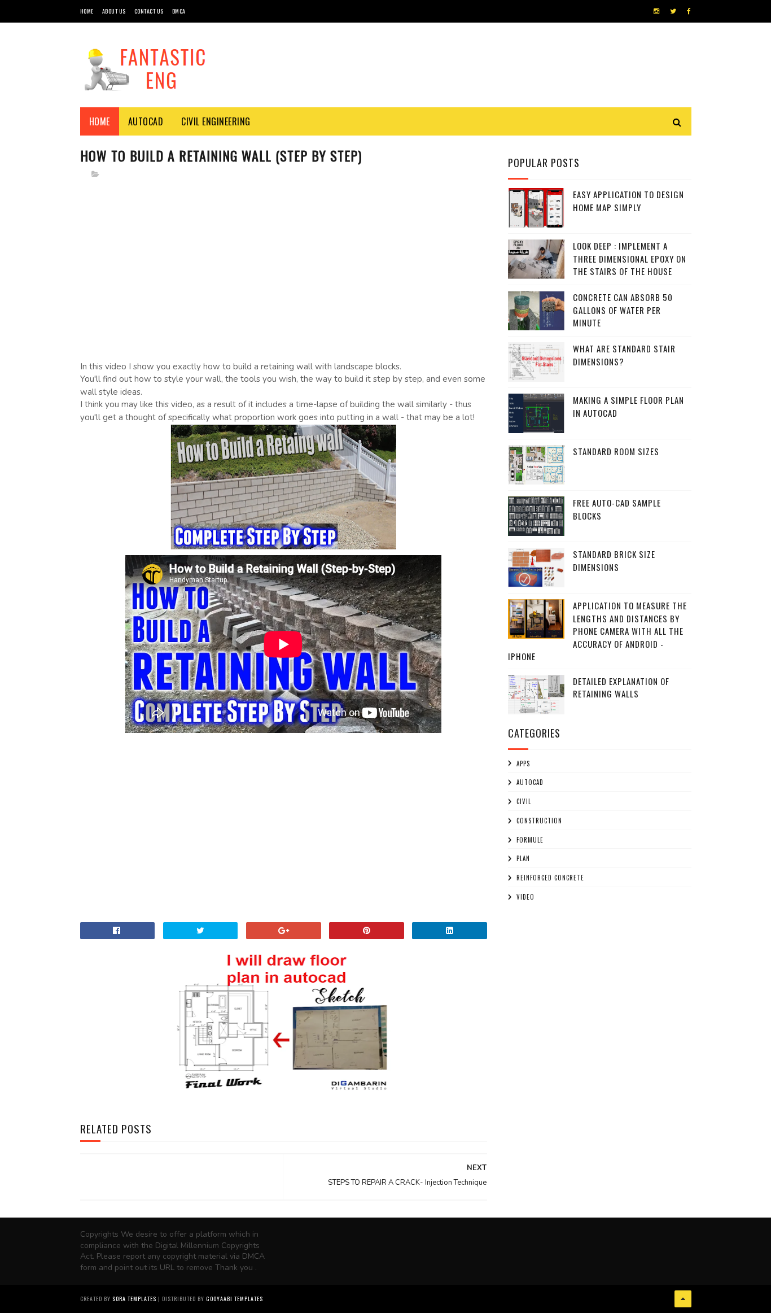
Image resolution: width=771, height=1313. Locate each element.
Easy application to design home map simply (628, 200)
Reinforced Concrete (550, 877)
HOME (87, 11)
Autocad (146, 121)
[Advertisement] (284, 268)
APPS (523, 763)
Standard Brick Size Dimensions (614, 560)
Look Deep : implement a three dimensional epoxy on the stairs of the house (629, 258)
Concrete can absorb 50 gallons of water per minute (623, 310)
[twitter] (673, 11)
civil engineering (216, 121)
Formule (530, 839)
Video (525, 896)
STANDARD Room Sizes (616, 451)
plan (523, 858)
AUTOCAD (530, 782)
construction (539, 820)
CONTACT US (149, 11)
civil (523, 801)
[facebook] (689, 11)
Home (99, 121)
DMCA (179, 11)
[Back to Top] (682, 1298)
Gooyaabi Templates (234, 1298)
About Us (114, 11)
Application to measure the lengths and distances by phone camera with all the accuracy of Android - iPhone (597, 630)
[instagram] (656, 11)
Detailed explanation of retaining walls (621, 687)
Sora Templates (134, 1298)
